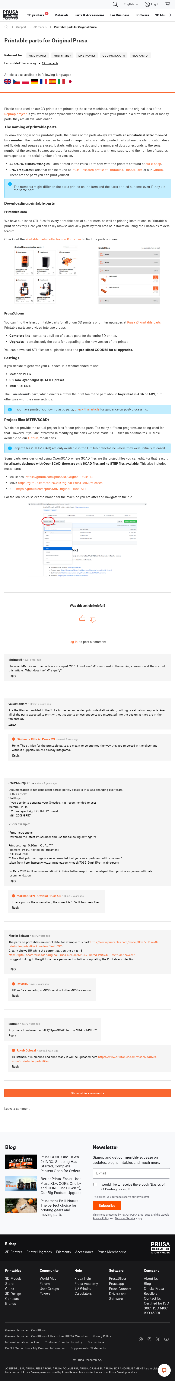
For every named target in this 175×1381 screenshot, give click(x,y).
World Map (48, 1278)
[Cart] (168, 4)
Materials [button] (61, 15)
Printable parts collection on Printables (54, 239)
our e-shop (153, 164)
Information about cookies (22, 1342)
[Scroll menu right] (170, 15)
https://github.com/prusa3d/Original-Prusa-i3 (59, 477)
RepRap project (15, 114)
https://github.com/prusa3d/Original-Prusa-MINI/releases (60, 483)
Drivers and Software (118, 1295)
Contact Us (152, 1298)
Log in (73, 642)
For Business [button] (120, 15)
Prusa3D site (133, 170)
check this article (87, 409)
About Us (151, 1278)
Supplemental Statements (88, 1348)
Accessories (84, 1252)
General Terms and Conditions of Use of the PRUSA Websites (46, 1336)
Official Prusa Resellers (154, 1290)
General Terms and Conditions (25, 1330)
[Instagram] (149, 1339)
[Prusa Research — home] (10, 15)
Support (21, 27)
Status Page (96, 1342)
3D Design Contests (13, 1295)
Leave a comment (17, 1108)
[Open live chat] (164, 1370)
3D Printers (13, 1252)
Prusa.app (116, 1283)
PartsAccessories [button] (89, 15)
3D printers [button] (37, 14)
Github (158, 170)
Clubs (9, 1289)
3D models (40, 27)
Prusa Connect (120, 1289)
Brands (10, 1303)
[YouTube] (166, 1339)
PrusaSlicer (117, 1278)
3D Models (13, 1278)
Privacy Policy (101, 1218)
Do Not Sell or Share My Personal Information (35, 1348)
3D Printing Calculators (83, 1290)
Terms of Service (125, 1218)
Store (9, 1283)
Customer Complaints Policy (64, 1342)
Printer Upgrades (39, 1252)
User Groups (49, 1289)
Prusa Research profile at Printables (97, 170)
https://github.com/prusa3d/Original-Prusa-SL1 (51, 489)
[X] (158, 1339)
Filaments (63, 1252)
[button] (7, 81)
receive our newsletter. (136, 1196)
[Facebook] (140, 1339)
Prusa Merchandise (112, 1252)
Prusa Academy (86, 1283)
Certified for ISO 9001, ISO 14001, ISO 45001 (156, 1308)
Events (45, 1294)
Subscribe (107, 1205)
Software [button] (142, 15)
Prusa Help (82, 1278)
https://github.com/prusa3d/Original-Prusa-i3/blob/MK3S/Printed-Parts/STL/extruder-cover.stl (72, 955)
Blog (147, 1283)
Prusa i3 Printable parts (144, 322)
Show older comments (87, 1093)
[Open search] (115, 4)
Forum (45, 1283)
